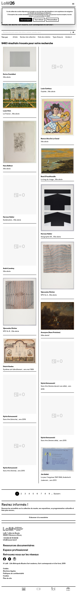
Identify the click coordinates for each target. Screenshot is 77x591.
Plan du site (7, 578)
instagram (14, 558)
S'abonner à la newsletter (38, 517)
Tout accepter (25, 20)
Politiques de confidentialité (13, 573)
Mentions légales (9, 571)
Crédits (6, 569)
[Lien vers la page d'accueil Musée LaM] (8, 4)
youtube (9, 558)
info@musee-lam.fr (10, 540)
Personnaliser (52, 20)
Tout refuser (39, 20)
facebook (4, 558)
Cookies (6, 576)
